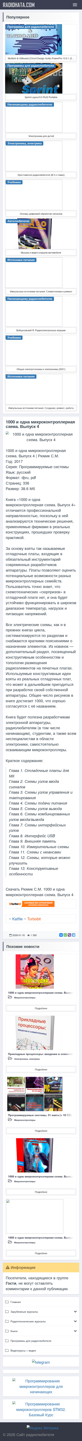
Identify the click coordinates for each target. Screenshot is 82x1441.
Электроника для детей (41, 136)
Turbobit (34, 918)
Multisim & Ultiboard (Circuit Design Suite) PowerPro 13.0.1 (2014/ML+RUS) (42, 58)
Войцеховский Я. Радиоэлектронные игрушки (41, 330)
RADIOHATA (19, 4)
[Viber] (69, 935)
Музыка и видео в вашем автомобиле (41, 252)
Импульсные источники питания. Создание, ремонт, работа (41, 407)
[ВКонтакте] (61, 935)
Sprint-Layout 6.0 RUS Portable (41, 97)
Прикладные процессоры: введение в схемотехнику (43, 1054)
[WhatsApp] (65, 935)
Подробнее (41, 1008)
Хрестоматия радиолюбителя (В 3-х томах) (41, 174)
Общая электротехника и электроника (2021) (41, 369)
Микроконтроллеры (24, 997)
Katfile (17, 918)
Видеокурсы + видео (23, 1350)
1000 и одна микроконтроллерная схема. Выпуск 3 (42, 992)
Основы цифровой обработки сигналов (41, 213)
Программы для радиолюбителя (30, 1341)
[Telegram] (73, 935)
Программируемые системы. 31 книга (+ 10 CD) (40, 1115)
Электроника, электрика (27, 1058)
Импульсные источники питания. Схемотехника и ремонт (41, 291)
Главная (15, 1302)
